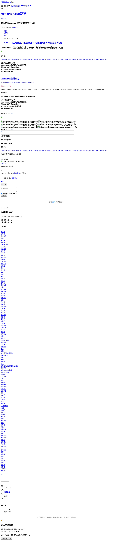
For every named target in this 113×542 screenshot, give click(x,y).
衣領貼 (3, 232)
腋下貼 (3, 253)
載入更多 (3, 184)
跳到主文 (3, 18)
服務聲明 (73, 517)
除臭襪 (3, 240)
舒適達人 (3, 444)
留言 (18, 173)
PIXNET (43, 517)
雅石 (2, 349)
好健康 (3, 323)
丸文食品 (3, 261)
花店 (2, 380)
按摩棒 (3, 431)
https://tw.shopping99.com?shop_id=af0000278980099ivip (17, 82)
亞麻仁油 (3, 327)
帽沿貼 (3, 234)
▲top (2, 181)
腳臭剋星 (3, 236)
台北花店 (3, 389)
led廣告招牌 (4, 406)
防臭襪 (3, 242)
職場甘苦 (15, 27)
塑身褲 (3, 467)
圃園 (2, 463)
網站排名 (3, 376)
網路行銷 (3, 446)
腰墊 (2, 359)
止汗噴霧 (3, 257)
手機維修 (3, 438)
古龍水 (3, 460)
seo (2, 448)
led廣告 (3, 410)
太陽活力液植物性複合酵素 (9, 366)
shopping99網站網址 (10, 78)
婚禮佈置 (3, 384)
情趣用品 (3, 429)
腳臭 (2, 238)
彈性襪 (3, 416)
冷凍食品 (3, 285)
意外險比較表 (5, 340)
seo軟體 (3, 374)
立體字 (3, 399)
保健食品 (3, 325)
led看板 (3, 414)
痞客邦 (14, 173)
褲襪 (2, 418)
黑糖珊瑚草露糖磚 (6, 370)
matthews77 (4, 163)
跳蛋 (2, 433)
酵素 (2, 336)
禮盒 (2, 268)
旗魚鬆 (3, 266)
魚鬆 (2, 272)
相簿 (5, 31)
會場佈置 (3, 386)
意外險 (3, 338)
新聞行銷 (3, 450)
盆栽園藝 (3, 347)
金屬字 (3, 403)
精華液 (3, 454)
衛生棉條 (3, 442)
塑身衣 (3, 465)
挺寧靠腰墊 (4, 355)
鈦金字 (3, 412)
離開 (10, 538)
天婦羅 (3, 278)
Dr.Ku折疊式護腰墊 (7, 353)
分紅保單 (3, 342)
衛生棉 (3, 440)
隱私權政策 (66, 517)
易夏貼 (3, 251)
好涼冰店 (3, 247)
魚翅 (2, 287)
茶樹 (2, 456)
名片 (5, 35)
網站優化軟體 (5, 372)
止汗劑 (3, 255)
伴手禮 (3, 270)
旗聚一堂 (3, 264)
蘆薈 (2, 452)
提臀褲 (3, 471)
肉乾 (2, 274)
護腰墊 (3, 361)
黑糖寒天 (3, 368)
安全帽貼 (3, 249)
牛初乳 (3, 332)
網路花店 (3, 382)
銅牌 (2, 401)
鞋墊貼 (3, 259)
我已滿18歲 (4, 538)
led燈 (2, 408)
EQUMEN (4, 468)
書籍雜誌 (14, 178)
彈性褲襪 (3, 421)
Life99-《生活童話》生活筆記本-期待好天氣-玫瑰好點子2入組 (33, 43)
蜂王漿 (3, 330)
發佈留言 (3, 195)
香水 (2, 458)
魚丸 (2, 276)
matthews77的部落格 (13, 13)
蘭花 (2, 351)
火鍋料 (3, 281)
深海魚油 (3, 334)
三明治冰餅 (4, 244)
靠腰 (2, 357)
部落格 (6, 33)
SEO (2, 378)
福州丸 (3, 283)
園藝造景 (3, 344)
